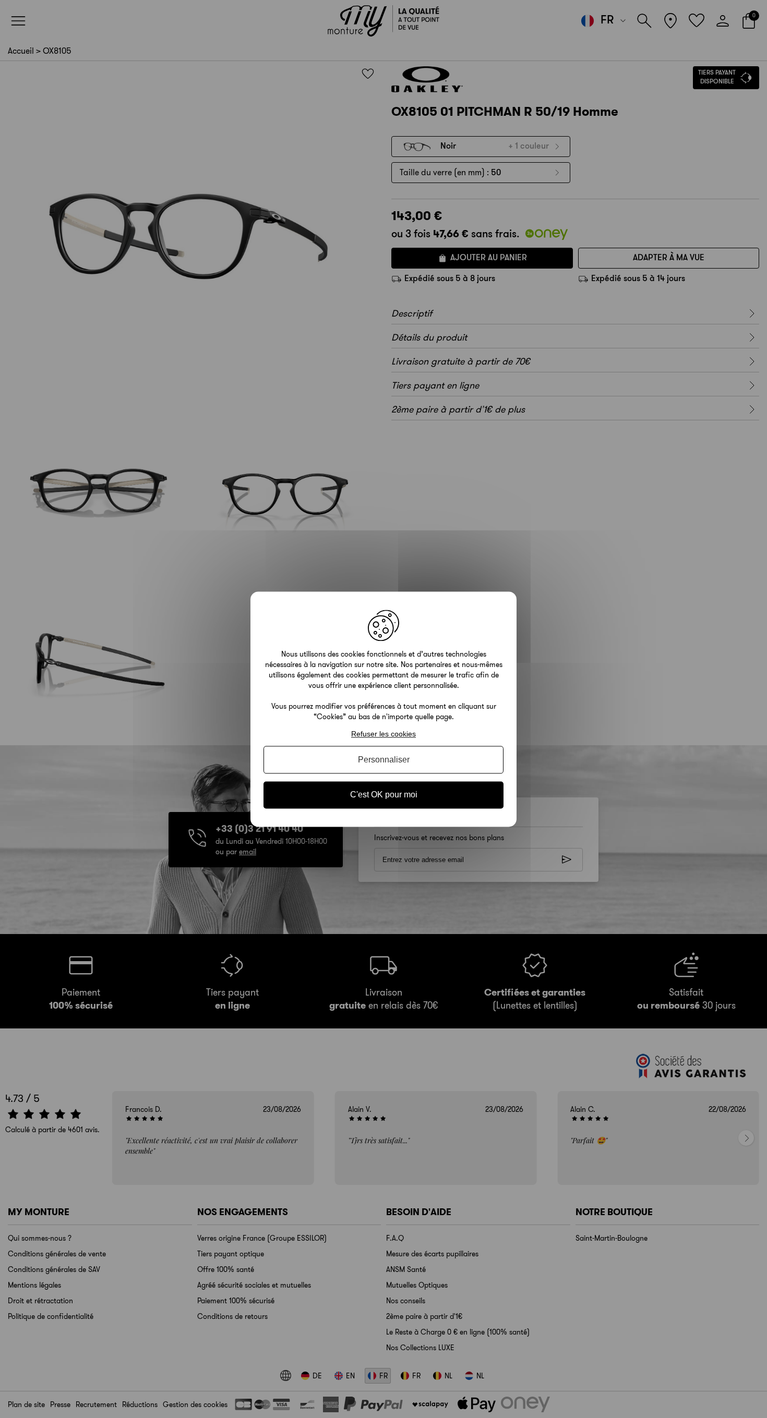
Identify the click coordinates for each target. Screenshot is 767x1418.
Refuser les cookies (383, 734)
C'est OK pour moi (383, 795)
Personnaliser (384, 760)
